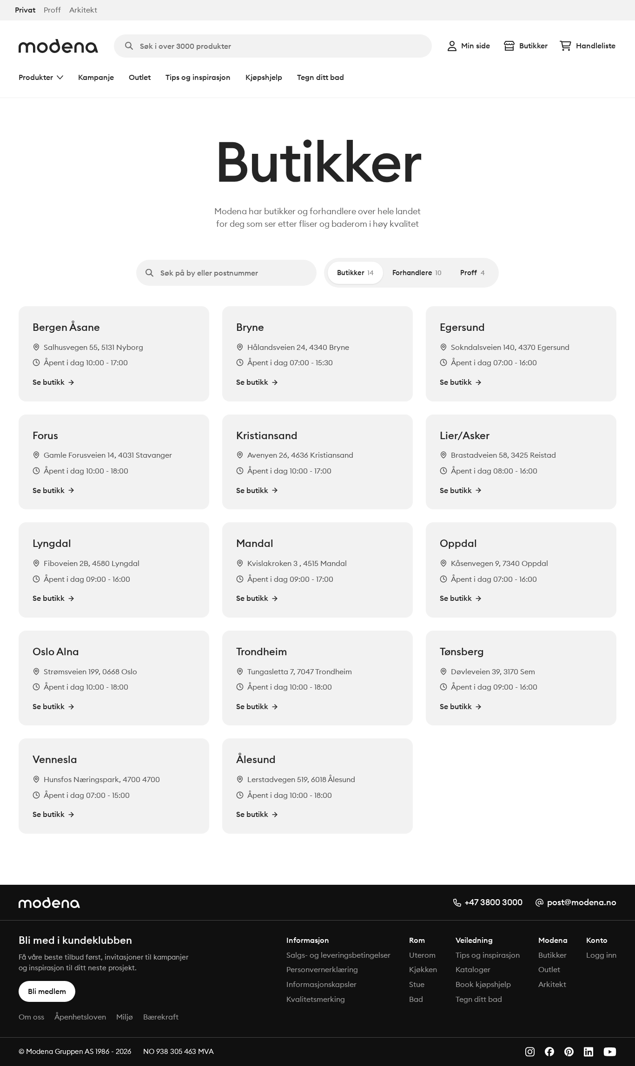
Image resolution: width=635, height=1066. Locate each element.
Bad (416, 999)
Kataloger (473, 969)
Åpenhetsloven (80, 1016)
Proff (52, 10)
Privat (25, 10)
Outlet (140, 77)
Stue (416, 984)
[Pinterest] (569, 1052)
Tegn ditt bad (320, 77)
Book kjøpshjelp (483, 984)
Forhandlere (417, 272)
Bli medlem (47, 991)
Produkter (36, 77)
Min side (475, 45)
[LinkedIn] (588, 1051)
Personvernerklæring (322, 969)
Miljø (124, 1016)
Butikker (533, 45)
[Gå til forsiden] (58, 46)
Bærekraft (161, 1016)
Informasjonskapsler (321, 984)
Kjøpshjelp (263, 77)
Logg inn (601, 955)
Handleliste (595, 45)
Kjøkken (423, 969)
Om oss (31, 1016)
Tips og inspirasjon (198, 77)
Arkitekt (83, 10)
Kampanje (96, 77)
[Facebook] (549, 1051)
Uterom (422, 955)
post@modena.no (581, 902)
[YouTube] (609, 1052)
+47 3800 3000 (494, 902)
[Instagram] (530, 1051)
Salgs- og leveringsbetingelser (338, 955)
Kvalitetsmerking (315, 999)
